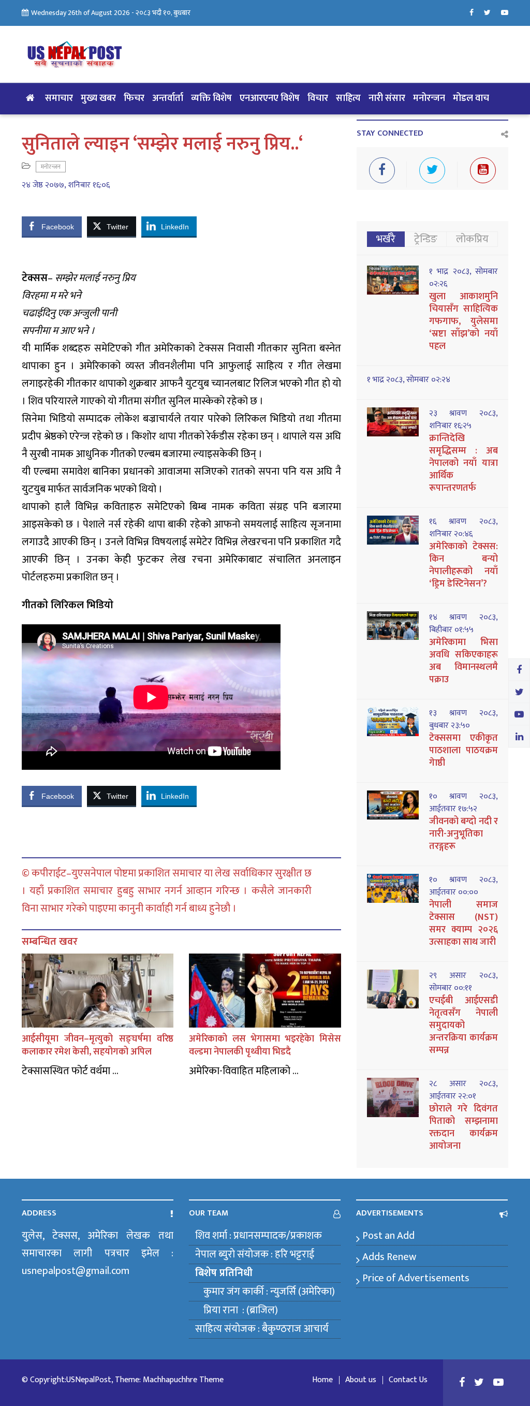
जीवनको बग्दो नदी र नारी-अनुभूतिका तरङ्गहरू (463, 834)
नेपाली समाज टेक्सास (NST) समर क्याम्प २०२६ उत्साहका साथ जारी (463, 923)
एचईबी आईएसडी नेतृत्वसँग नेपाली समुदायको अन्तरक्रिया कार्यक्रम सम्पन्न (463, 1025)
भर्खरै (385, 239)
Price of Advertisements (415, 1278)
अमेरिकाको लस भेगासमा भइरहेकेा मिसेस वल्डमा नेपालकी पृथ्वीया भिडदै (265, 1045)
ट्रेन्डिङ (425, 239)
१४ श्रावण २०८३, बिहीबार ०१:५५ (463, 623)
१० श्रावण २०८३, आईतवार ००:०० (463, 886)
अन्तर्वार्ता (167, 98)
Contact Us (408, 1380)
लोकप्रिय (472, 239)
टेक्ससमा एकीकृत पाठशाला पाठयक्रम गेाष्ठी (463, 750)
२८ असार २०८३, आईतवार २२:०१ (463, 1090)
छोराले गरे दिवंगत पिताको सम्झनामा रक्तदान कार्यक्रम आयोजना (463, 1127)
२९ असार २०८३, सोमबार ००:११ (463, 982)
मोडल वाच (471, 98)
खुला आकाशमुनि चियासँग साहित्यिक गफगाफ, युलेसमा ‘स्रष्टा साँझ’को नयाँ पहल (463, 321)
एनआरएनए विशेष (270, 98)
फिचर (134, 98)
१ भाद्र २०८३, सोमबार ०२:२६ (463, 278)
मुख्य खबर (98, 98)
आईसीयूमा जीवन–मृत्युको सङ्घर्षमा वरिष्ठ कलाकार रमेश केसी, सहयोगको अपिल (97, 1045)
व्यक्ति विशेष (211, 98)
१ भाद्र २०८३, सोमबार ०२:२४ (408, 380)
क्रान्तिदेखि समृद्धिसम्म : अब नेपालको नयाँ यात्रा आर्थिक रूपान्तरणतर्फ (463, 463)
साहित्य (348, 98)
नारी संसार (387, 98)
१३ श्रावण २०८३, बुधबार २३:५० (463, 719)
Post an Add (388, 1235)
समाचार (59, 98)
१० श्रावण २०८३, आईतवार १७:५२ (463, 802)
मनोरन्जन (429, 98)
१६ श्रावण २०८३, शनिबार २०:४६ (463, 528)
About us (360, 1380)
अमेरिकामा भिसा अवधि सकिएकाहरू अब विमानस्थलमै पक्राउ (463, 661)
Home (322, 1380)
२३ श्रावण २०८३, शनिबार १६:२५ (463, 419)
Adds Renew (389, 1257)
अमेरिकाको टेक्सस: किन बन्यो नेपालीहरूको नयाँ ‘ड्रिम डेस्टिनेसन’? (463, 565)
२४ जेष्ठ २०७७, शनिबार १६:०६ (66, 185)
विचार (317, 98)
